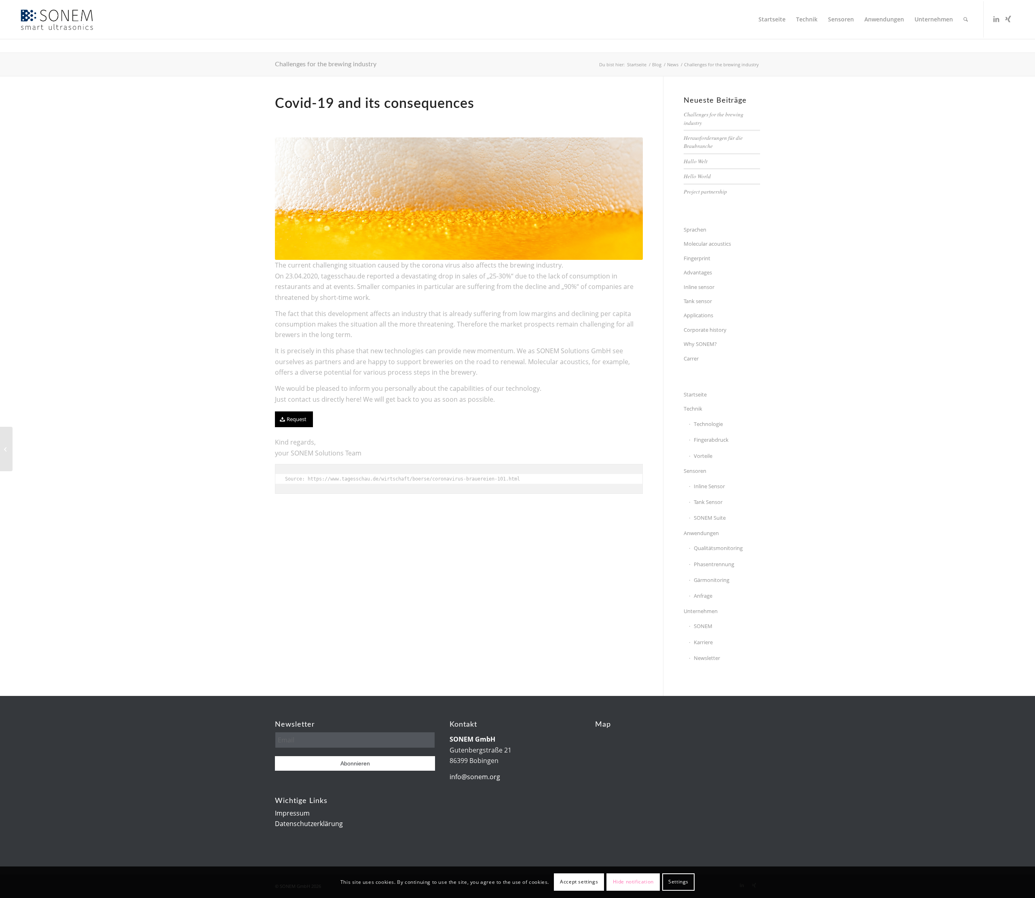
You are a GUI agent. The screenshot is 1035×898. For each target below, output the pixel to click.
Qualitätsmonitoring (718, 548)
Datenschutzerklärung (309, 823)
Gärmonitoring (711, 580)
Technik (693, 408)
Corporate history (705, 329)
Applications (698, 315)
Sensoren (695, 470)
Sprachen (695, 229)
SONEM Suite (710, 517)
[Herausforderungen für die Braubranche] (6, 449)
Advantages (698, 272)
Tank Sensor (708, 502)
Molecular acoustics (707, 243)
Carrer (691, 358)
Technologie (708, 424)
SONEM (703, 626)
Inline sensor (699, 287)
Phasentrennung (714, 564)
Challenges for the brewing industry (325, 64)
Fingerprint (697, 258)
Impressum (292, 813)
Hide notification (633, 882)
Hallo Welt (696, 161)
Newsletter (707, 658)
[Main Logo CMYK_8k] (57, 19)
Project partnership (705, 191)
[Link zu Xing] (1008, 19)
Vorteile (703, 456)
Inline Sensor (709, 486)
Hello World (697, 176)
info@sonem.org (475, 776)
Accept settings (579, 882)
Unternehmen (701, 611)
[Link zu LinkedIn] (996, 19)
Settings (678, 882)
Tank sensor (698, 301)
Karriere (703, 642)
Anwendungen (701, 533)
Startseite (695, 394)
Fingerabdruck (711, 439)
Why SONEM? (700, 344)
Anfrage (703, 595)
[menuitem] (772, 19)
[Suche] (965, 19)
